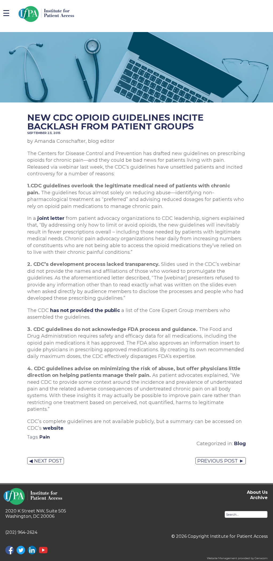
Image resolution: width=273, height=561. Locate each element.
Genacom (261, 558)
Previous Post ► (220, 461)
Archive (259, 497)
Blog (240, 443)
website (53, 428)
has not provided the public (85, 310)
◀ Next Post (45, 461)
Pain (44, 437)
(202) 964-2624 (21, 532)
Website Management (222, 558)
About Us (257, 492)
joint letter (51, 218)
